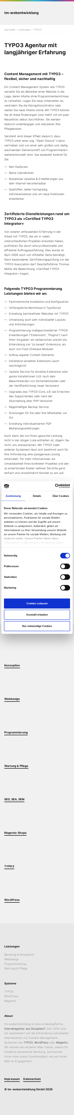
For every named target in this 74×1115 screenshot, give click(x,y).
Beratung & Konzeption (19, 954)
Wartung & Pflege (16, 968)
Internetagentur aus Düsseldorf (24, 1028)
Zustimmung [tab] (13, 495)
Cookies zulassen (37, 603)
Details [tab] (37, 495)
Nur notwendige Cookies (37, 626)
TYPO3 (8, 991)
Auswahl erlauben (37, 614)
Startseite (9, 29)
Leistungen (24, 29)
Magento (10, 1001)
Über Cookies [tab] (60, 495)
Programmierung (15, 964)
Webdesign (11, 959)
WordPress (11, 996)
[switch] (65, 566)
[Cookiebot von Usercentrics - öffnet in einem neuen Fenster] (55, 486)
